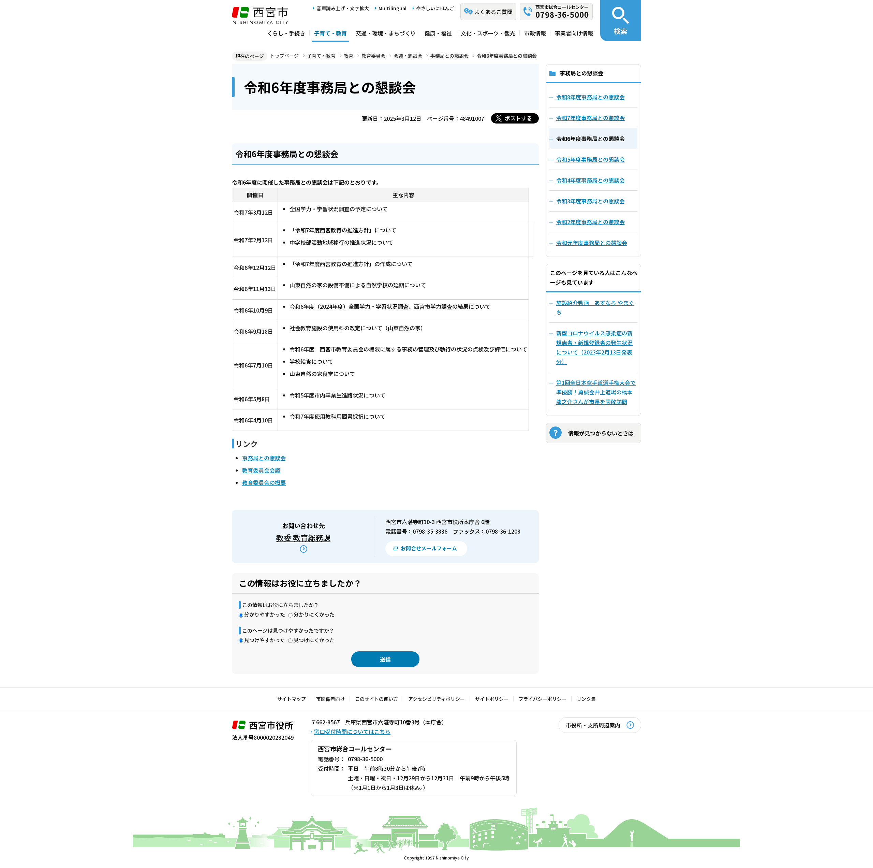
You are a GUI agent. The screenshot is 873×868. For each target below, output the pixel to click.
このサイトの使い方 (376, 698)
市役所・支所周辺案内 (593, 725)
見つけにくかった (314, 639)
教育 (348, 55)
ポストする (518, 118)
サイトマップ (291, 698)
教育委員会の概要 (264, 482)
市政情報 (535, 33)
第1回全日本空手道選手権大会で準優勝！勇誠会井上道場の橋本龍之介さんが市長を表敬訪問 (596, 392)
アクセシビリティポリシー (436, 698)
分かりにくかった (314, 614)
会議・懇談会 (408, 55)
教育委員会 (373, 55)
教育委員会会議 (261, 470)
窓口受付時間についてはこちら (352, 731)
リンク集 (586, 698)
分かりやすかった (264, 614)
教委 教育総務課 (303, 537)
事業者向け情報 (574, 33)
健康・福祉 (438, 33)
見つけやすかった (264, 639)
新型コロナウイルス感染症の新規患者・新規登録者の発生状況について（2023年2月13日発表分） (594, 347)
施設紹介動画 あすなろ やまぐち (595, 307)
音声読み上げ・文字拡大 (342, 8)
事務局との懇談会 (449, 55)
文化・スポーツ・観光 (488, 33)
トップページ (284, 55)
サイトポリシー (491, 698)
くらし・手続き (286, 33)
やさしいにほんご (435, 8)
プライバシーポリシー (542, 698)
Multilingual (392, 8)
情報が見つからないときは (601, 433)
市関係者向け (330, 698)
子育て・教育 (330, 33)
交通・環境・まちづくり (386, 33)
